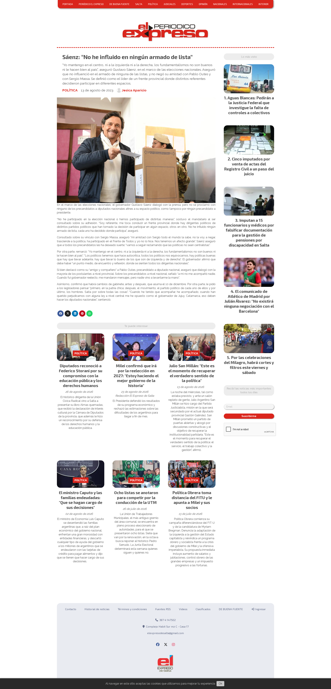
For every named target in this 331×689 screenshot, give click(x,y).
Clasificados (203, 609)
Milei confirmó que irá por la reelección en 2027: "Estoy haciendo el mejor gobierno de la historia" (136, 375)
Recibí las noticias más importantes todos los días (249, 390)
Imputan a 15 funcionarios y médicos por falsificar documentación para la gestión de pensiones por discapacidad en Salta (249, 232)
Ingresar (260, 609)
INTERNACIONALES (243, 4)
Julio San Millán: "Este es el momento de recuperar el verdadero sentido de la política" (191, 373)
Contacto (70, 609)
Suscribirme (249, 416)
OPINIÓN (203, 4)
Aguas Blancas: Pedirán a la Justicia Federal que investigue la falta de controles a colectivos (251, 105)
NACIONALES (220, 4)
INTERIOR (263, 4)
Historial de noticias (96, 609)
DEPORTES (187, 4)
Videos (183, 609)
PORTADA (68, 4)
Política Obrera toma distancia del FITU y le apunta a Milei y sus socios (192, 500)
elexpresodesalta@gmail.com (165, 633)
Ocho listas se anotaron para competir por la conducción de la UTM (136, 497)
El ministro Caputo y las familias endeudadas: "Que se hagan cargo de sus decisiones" (80, 500)
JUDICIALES (169, 4)
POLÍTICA (153, 4)
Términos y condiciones (132, 609)
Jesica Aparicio (134, 90)
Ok (220, 683)
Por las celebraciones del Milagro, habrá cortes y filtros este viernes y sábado (249, 365)
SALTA (138, 4)
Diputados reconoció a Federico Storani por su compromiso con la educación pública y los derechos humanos (80, 375)
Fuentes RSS (163, 609)
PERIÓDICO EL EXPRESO (91, 4)
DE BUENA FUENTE (119, 4)
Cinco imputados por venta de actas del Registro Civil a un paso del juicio (249, 166)
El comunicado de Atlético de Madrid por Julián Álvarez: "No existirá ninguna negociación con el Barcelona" (249, 301)
